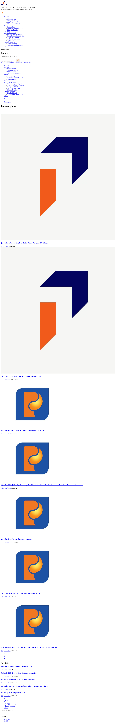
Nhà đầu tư (7, 31)
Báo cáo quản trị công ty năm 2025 (13, 692)
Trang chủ (6, 16)
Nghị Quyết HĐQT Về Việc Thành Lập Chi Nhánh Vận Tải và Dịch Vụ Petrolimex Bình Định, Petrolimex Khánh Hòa (42, 485)
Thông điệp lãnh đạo (12, 21)
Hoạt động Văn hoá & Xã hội (15, 28)
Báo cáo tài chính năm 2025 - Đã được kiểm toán (18, 679)
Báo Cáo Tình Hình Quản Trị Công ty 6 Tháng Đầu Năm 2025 (23, 430)
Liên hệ (6, 46)
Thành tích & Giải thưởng (14, 24)
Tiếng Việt (7, 719)
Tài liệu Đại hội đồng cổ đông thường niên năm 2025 (19, 673)
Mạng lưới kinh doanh (10, 33)
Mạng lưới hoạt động (25, 62)
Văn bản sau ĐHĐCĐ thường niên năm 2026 (16, 666)
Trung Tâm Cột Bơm (13, 37)
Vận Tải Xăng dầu (12, 43)
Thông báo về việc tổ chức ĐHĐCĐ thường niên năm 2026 (21, 376)
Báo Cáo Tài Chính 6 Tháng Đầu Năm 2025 (16, 539)
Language (3, 716)
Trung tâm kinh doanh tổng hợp (15, 36)
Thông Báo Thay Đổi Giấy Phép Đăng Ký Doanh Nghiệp (20, 593)
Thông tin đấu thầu (12, 30)
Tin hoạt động (11, 27)
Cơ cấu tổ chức (11, 22)
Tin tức (6, 25)
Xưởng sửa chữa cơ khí (13, 39)
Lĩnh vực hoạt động (15, 62)
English (6, 721)
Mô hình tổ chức (5, 62)
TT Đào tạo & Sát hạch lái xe (15, 45)
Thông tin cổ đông (6, 379)
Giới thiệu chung (11, 19)
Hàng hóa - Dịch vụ (9, 42)
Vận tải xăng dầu (12, 40)
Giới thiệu (6, 17)
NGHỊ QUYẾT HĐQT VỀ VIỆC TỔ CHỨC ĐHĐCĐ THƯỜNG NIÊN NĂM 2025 (29, 647)
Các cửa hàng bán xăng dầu (14, 34)
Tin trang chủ (7, 102)
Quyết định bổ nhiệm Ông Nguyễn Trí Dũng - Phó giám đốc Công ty (24, 243)
